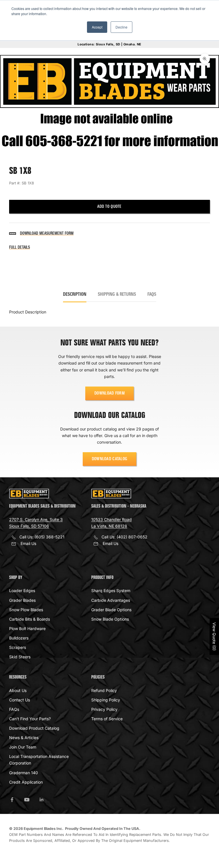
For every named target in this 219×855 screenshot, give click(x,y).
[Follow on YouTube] (27, 799)
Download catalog (109, 459)
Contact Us (19, 699)
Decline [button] (121, 27)
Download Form (109, 393)
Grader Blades (22, 600)
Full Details (19, 247)
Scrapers (17, 647)
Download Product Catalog (34, 728)
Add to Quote (109, 206)
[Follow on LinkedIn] (41, 799)
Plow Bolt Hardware (27, 628)
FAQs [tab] (151, 295)
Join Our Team (22, 747)
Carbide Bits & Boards (29, 619)
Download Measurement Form (47, 233)
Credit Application (26, 782)
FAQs (14, 709)
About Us (18, 690)
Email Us (28, 543)
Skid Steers (20, 656)
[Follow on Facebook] (12, 799)
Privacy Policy (104, 709)
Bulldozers (19, 637)
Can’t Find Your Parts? (30, 718)
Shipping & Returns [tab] (117, 295)
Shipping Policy (105, 699)
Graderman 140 (23, 772)
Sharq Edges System (110, 590)
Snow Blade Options (110, 619)
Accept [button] (97, 27)
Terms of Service (107, 718)
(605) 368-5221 (49, 536)
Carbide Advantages (110, 600)
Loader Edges (22, 590)
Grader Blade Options (111, 609)
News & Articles (23, 737)
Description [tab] (74, 295)
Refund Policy (104, 690)
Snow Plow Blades (26, 609)
